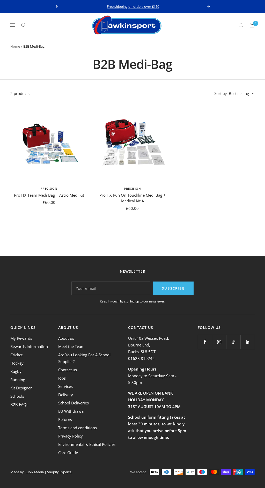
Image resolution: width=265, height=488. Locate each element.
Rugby (15, 371)
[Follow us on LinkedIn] (247, 342)
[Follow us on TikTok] (233, 342)
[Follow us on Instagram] (219, 342)
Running (17, 379)
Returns (65, 419)
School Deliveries (73, 402)
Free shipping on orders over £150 (133, 6)
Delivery (65, 394)
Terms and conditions (77, 427)
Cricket (16, 354)
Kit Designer (21, 387)
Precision (48, 188)
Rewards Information (29, 346)
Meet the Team (71, 346)
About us (66, 338)
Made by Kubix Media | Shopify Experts (40, 472)
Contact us (67, 369)
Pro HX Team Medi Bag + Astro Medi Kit (49, 195)
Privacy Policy (70, 436)
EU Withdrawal (71, 411)
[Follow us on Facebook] (205, 342)
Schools (17, 396)
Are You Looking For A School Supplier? (84, 358)
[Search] (23, 25)
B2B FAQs (19, 404)
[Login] (241, 25)
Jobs (62, 378)
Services (65, 386)
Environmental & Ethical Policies (86, 444)
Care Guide (68, 452)
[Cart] (252, 25)
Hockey (17, 363)
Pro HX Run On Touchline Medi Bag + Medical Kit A (132, 198)
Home (15, 46)
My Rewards (21, 338)
